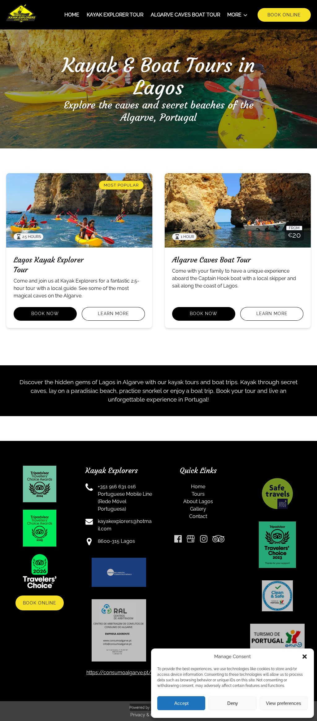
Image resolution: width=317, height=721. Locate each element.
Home (71, 15)
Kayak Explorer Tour (115, 15)
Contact (198, 516)
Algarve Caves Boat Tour (185, 15)
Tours (198, 494)
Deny (232, 703)
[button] (305, 656)
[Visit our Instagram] (203, 539)
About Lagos (198, 501)
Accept (181, 703)
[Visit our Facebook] (178, 539)
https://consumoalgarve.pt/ (118, 672)
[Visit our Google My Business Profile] (191, 539)
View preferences (283, 703)
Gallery (198, 509)
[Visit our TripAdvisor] (218, 539)
